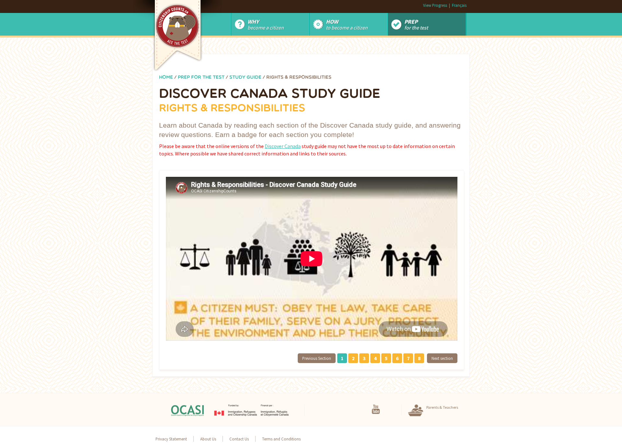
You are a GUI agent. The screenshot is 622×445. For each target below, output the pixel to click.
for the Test (416, 24)
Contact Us (239, 438)
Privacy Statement (171, 438)
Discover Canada (283, 146)
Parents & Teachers (442, 407)
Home (166, 77)
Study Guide (245, 77)
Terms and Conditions (281, 438)
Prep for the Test (201, 77)
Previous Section (316, 358)
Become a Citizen (266, 24)
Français (459, 5)
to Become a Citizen (347, 24)
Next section (442, 358)
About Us (208, 438)
